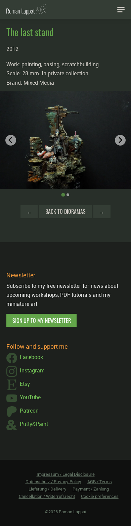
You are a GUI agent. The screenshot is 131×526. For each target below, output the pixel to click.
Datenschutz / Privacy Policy (53, 481)
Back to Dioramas (65, 211)
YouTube (30, 397)
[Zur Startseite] (26, 9)
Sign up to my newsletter (41, 321)
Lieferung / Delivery (48, 489)
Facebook (31, 357)
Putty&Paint (34, 424)
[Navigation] (121, 9)
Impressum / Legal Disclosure (66, 474)
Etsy (25, 383)
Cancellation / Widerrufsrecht (47, 496)
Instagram (32, 370)
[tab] (63, 195)
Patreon (29, 410)
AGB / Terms (99, 481)
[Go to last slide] (10, 140)
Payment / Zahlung (91, 489)
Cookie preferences (100, 496)
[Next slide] (120, 140)
